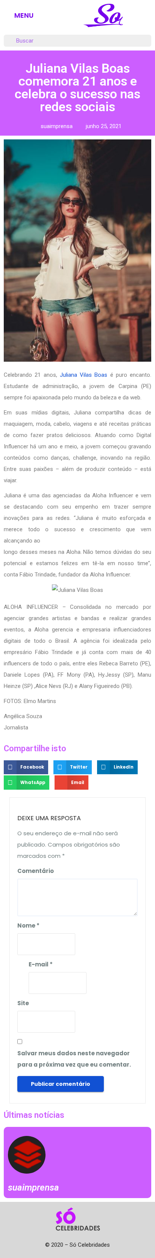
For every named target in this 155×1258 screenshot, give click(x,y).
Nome (28, 925)
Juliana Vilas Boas (84, 374)
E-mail (41, 964)
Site (23, 1003)
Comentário (35, 871)
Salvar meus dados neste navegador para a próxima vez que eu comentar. (74, 1058)
